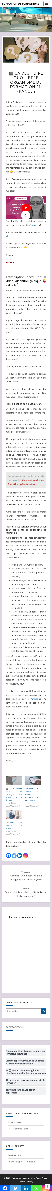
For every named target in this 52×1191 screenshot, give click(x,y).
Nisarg (30, 1181)
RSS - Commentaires (18, 1128)
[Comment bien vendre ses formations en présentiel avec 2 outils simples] (33, 780)
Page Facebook (15, 1027)
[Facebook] (8, 853)
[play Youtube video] (26, 207)
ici (7, 236)
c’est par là (34, 224)
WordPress (41, 1178)
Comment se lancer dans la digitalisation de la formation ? (26, 892)
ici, (30, 186)
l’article (34, 698)
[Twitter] (14, 853)
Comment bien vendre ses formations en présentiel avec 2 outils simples (33, 794)
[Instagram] (25, 853)
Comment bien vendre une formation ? (14, 825)
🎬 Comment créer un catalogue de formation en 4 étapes (14, 794)
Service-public (15, 1155)
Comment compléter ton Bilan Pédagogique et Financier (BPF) (26, 876)
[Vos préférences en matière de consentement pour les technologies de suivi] (47, 1186)
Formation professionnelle (21, 1161)
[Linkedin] (19, 853)
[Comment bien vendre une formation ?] (14, 814)
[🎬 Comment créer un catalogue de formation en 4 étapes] (14, 780)
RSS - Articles (14, 1122)
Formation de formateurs (20, 3)
